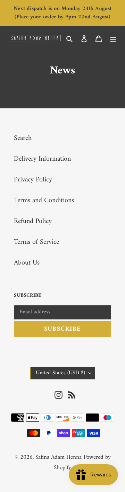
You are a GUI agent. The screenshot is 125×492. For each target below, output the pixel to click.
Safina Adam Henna (58, 457)
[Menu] (113, 38)
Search (23, 138)
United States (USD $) (60, 373)
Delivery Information (42, 159)
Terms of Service (36, 242)
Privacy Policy (33, 180)
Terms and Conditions (44, 201)
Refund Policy (33, 221)
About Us (27, 263)
